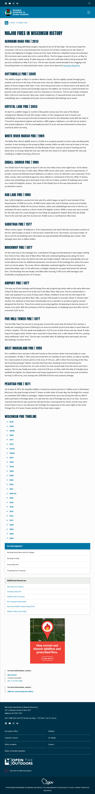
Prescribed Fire (13, 565)
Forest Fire (22, 23)
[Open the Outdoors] (19, 762)
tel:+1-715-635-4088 (15, 681)
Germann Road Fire (71, 66)
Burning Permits (13, 559)
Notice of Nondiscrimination (15, 751)
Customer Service (11, 738)
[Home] (16, 12)
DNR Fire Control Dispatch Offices (20, 692)
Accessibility (63, 787)
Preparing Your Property (16, 571)
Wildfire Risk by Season (16, 597)
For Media (51, 738)
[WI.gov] (47, 781)
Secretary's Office (11, 731)
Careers (51, 744)
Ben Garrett (12, 675)
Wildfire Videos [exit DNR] (16, 612)
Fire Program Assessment (16, 602)
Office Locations (11, 744)
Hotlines (51, 731)
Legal (72, 787)
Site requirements (50, 787)
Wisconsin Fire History (15, 587)
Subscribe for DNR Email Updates (21, 771)
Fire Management (14, 546)
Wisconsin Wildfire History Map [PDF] (21, 607)
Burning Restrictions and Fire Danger (20, 552)
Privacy (78, 787)
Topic (13, 23)
